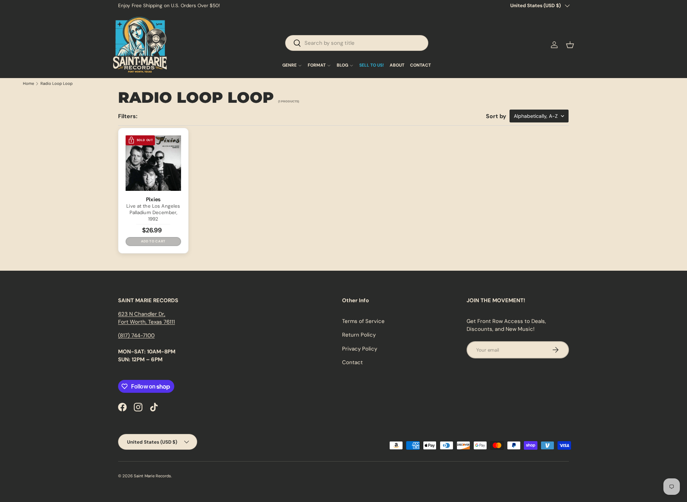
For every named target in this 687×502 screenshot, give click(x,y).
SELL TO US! (371, 65)
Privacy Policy (359, 348)
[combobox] (356, 43)
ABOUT (397, 65)
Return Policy (359, 334)
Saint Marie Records (152, 475)
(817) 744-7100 (136, 335)
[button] (570, 45)
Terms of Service (363, 321)
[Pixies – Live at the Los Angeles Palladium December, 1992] (153, 163)
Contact (352, 362)
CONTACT (420, 65)
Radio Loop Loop (56, 84)
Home (28, 84)
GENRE (289, 65)
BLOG (342, 65)
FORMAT (317, 65)
